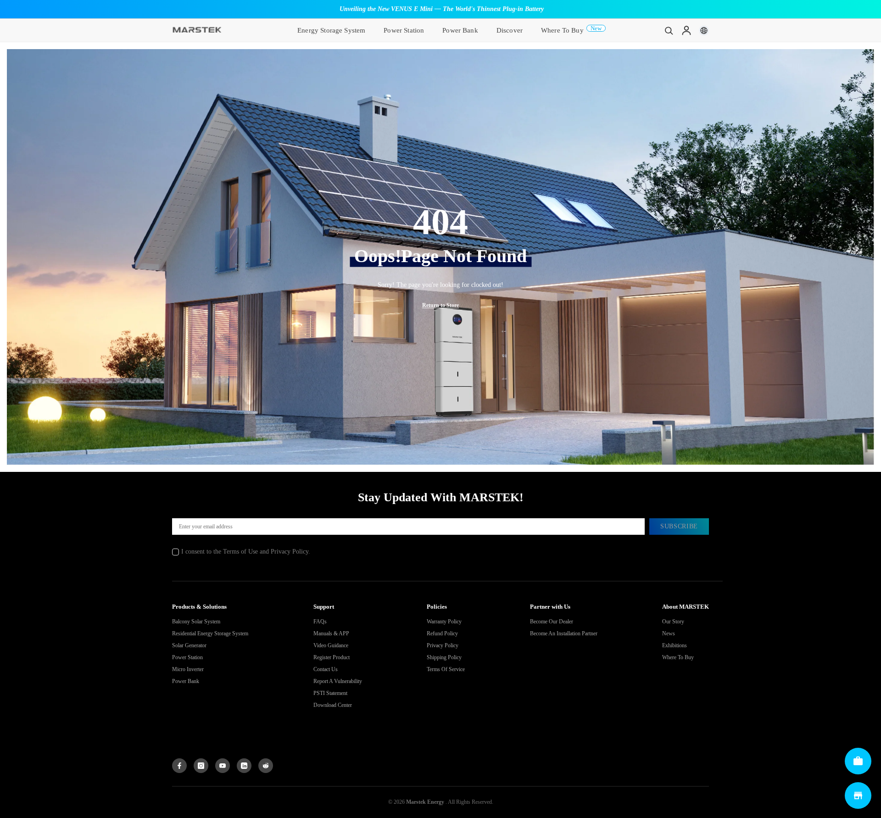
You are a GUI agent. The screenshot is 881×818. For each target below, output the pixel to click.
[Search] (669, 30)
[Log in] (686, 30)
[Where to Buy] (858, 795)
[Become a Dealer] (858, 761)
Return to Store (440, 305)
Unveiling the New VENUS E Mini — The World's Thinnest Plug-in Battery (442, 9)
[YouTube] (222, 765)
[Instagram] (201, 765)
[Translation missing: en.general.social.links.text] (244, 765)
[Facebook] (179, 765)
